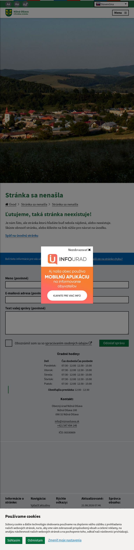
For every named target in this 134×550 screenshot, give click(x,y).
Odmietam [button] (35, 540)
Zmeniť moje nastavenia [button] (64, 540)
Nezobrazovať (78, 250)
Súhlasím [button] (13, 540)
